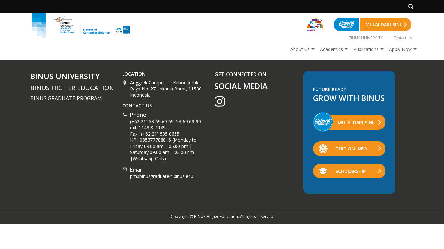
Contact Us (402, 38)
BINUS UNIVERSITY (366, 38)
